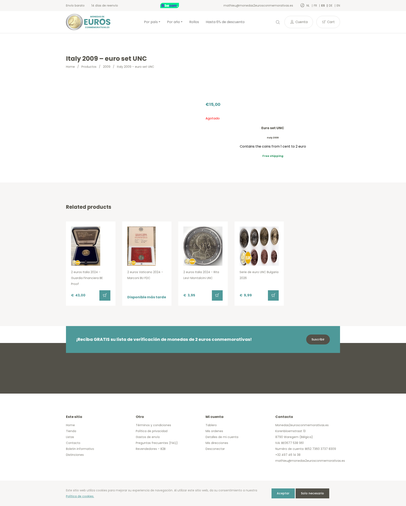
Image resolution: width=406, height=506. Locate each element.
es (323, 5)
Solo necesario (312, 493)
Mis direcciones (217, 443)
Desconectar (215, 449)
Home (70, 67)
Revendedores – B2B (151, 449)
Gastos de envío (148, 437)
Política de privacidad (151, 431)
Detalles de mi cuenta (222, 437)
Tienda (71, 431)
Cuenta (301, 21)
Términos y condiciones (153, 425)
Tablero (211, 425)
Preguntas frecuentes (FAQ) (157, 443)
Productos (88, 67)
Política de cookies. (80, 496)
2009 (106, 67)
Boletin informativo (80, 449)
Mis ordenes (214, 431)
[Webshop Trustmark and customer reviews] (174, 5)
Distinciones (75, 455)
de (331, 5)
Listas (70, 437)
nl (308, 5)
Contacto (73, 443)
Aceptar (283, 493)
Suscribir (318, 339)
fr (316, 5)
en (338, 5)
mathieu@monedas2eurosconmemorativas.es (258, 5)
